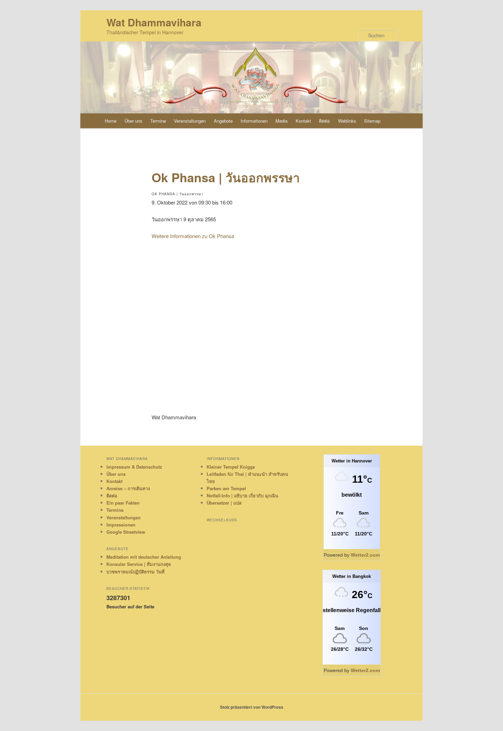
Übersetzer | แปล (224, 502)
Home (110, 120)
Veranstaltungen (190, 120)
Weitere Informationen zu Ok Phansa (193, 235)
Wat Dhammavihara (154, 22)
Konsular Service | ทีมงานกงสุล (138, 564)
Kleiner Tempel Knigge (231, 466)
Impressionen (121, 524)
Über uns (133, 120)
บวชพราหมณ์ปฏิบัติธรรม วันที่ (135, 571)
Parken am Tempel (226, 488)
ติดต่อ (324, 120)
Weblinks (347, 120)
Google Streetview (125, 532)
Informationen (254, 120)
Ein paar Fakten (123, 502)
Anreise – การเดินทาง (128, 488)
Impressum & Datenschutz (134, 466)
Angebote (223, 120)
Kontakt (303, 120)
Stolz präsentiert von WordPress (251, 707)
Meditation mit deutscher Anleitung (143, 557)
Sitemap (372, 120)
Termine (158, 120)
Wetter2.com (365, 555)
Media (281, 120)
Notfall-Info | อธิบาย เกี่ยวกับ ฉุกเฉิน (242, 495)
